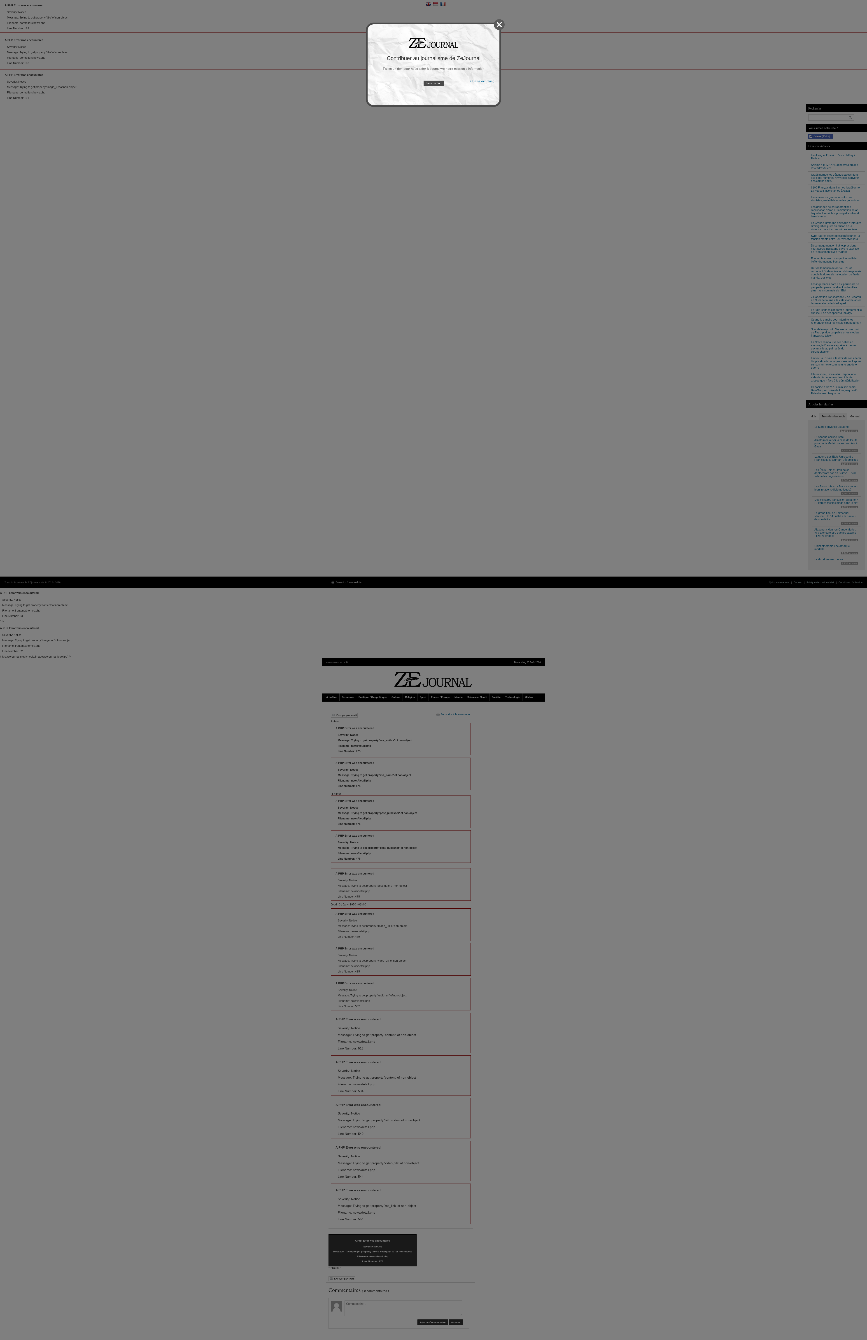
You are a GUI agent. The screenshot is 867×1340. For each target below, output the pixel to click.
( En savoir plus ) (482, 81)
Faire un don (433, 83)
